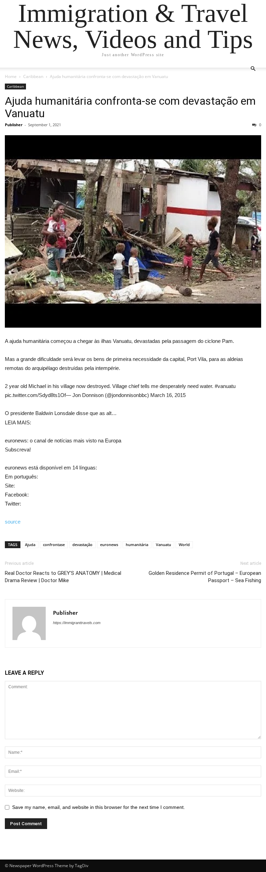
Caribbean (33, 76)
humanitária (137, 544)
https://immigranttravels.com (76, 623)
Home (11, 76)
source (12, 522)
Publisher (14, 124)
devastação (82, 544)
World (184, 544)
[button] (253, 69)
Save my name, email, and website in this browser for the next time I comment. (98, 807)
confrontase (54, 544)
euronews (109, 544)
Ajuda (30, 544)
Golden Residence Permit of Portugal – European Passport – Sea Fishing (205, 577)
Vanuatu (163, 544)
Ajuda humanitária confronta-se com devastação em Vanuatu (130, 107)
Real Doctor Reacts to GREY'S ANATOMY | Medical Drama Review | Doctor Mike (63, 577)
